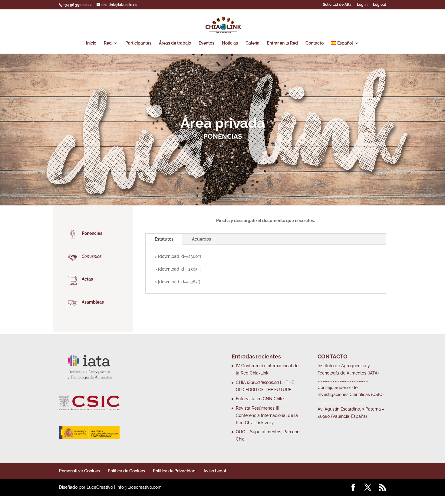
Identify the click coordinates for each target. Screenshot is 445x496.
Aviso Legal (214, 470)
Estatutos (164, 239)
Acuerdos (201, 239)
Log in (362, 5)
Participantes (138, 43)
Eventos (206, 43)
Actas (87, 279)
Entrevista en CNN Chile (260, 398)
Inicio (91, 43)
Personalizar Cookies (79, 470)
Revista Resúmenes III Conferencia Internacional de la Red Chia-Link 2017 (267, 415)
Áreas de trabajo (175, 43)
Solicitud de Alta (337, 5)
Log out (379, 5)
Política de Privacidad (174, 470)
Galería (252, 43)
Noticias (230, 43)
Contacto (314, 43)
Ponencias (92, 233)
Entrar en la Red (282, 43)
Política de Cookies (126, 470)
